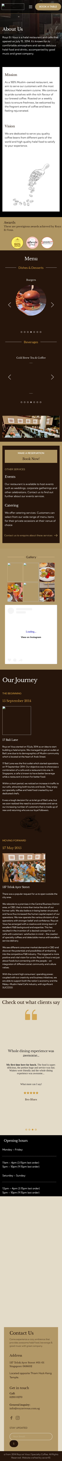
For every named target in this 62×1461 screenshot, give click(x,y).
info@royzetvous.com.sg (25, 1408)
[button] (30, 6)
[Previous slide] (9, 304)
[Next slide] (52, 304)
